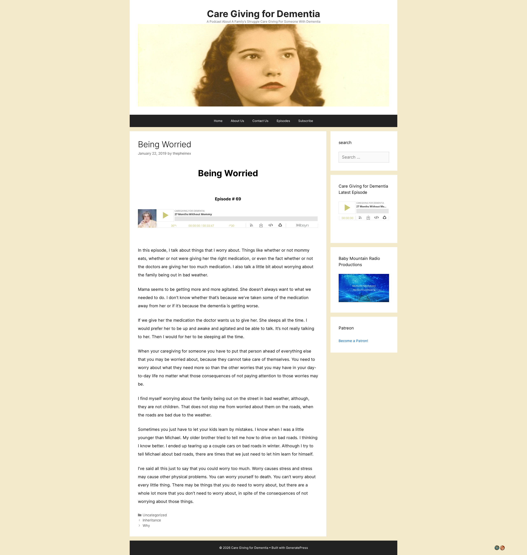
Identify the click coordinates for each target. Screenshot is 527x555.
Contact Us (260, 121)
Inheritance (152, 520)
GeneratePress (297, 548)
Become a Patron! (353, 341)
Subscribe (305, 121)
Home (218, 121)
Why (146, 525)
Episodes (283, 121)
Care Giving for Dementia (263, 13)
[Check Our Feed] (502, 548)
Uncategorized (155, 515)
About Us (237, 121)
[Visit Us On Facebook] (496, 548)
